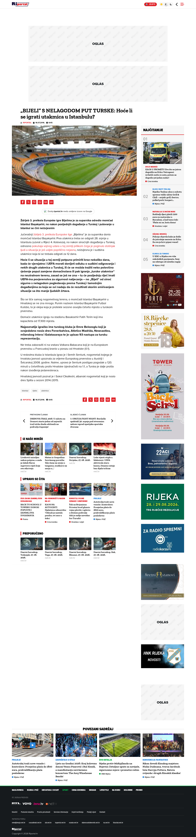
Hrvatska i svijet (77, 522)
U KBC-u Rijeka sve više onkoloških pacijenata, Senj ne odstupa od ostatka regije (167, 259)
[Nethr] (51, 803)
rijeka (35, 390)
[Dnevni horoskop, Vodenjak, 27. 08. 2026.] (32, 544)
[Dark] (171, 4)
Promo (25, 519)
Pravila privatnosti (43, 812)
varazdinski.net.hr (35, 822)
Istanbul (25, 390)
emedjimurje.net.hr (18, 822)
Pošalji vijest (91, 812)
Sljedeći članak (111, 421)
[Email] (45, 202)
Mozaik (92, 790)
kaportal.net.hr (60, 822)
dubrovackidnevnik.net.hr (91, 822)
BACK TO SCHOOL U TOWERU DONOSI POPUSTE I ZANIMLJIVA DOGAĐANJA (31, 510)
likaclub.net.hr (118, 822)
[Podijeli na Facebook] (23, 202)
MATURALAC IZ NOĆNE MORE (164, 211)
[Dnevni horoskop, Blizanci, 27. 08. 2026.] (80, 544)
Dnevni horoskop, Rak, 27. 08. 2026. (105, 553)
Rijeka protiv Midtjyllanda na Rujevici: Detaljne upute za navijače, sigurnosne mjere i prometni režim (119, 766)
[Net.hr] (16, 803)
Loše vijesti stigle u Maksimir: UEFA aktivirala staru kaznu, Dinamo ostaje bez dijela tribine (104, 463)
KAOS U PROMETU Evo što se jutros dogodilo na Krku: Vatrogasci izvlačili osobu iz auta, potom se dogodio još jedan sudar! (163, 173)
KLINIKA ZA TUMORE (161, 253)
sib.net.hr (48, 822)
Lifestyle (104, 790)
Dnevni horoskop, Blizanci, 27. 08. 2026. (79, 553)
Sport (65, 790)
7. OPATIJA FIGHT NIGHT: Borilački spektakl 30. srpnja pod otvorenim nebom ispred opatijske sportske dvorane (88, 422)
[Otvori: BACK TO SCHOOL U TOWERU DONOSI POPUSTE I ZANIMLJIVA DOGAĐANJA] (32, 489)
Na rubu (116, 790)
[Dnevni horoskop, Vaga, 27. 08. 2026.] (56, 544)
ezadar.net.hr (73, 822)
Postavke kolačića (27, 812)
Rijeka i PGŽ (101, 519)
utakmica (45, 390)
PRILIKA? (98, 498)
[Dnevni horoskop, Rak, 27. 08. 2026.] (105, 544)
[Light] (161, 4)
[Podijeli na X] (28, 202)
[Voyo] (27, 803)
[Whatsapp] (40, 202)
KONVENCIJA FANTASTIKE (155, 759)
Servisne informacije (61, 812)
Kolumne (128, 790)
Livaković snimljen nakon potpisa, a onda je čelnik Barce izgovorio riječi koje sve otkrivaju (31, 463)
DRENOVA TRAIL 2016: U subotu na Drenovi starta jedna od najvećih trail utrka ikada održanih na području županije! (47, 422)
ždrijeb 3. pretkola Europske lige (53, 234)
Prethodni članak (24, 421)
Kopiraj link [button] (51, 202)
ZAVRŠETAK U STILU (65, 759)
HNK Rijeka (105, 773)
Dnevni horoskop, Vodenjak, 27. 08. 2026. (29, 555)
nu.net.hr (106, 822)
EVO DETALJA (105, 759)
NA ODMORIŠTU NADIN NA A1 (55, 500)
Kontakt (102, 812)
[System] (166, 4)
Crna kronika (52, 522)
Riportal (27, 122)
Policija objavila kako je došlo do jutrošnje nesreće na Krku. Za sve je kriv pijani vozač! (167, 239)
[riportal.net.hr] (17, 829)
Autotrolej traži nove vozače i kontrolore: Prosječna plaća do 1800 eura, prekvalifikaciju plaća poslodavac (32, 768)
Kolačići (14, 812)
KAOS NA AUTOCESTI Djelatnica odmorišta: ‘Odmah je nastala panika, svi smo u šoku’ (55, 511)
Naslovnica (18, 790)
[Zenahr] (38, 803)
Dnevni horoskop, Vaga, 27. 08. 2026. (54, 553)
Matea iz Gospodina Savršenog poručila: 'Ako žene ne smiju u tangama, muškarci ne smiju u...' (56, 463)
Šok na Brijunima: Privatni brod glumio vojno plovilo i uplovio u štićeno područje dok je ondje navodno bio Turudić (79, 511)
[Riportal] (20, 4)
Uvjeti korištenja (77, 812)
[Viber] (34, 202)
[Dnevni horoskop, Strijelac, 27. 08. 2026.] (80, 449)
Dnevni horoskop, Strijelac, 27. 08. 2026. (80, 458)
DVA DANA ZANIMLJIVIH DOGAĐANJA (31, 500)
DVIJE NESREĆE (151, 166)
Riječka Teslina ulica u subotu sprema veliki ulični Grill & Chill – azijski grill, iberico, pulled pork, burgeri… (167, 195)
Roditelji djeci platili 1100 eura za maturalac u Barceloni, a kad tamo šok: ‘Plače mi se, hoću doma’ (165, 218)
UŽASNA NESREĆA (160, 234)
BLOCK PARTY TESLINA (161, 189)
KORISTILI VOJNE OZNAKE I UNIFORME (78, 500)
